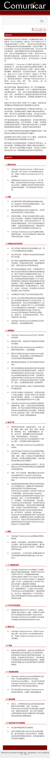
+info (25, 754)
